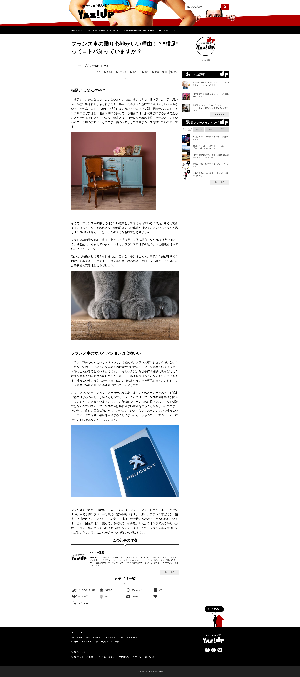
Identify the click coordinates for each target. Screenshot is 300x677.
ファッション (137, 590)
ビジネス (108, 590)
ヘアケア (108, 596)
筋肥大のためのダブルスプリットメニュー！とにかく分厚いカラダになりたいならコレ (211, 108)
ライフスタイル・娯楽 (86, 590)
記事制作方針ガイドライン (130, 657)
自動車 (109, 72)
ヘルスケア (136, 596)
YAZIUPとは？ (77, 657)
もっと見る (169, 572)
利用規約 (90, 657)
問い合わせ (149, 657)
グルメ (161, 590)
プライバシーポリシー (106, 657)
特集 (117, 642)
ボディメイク (83, 596)
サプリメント (83, 603)
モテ (161, 596)
